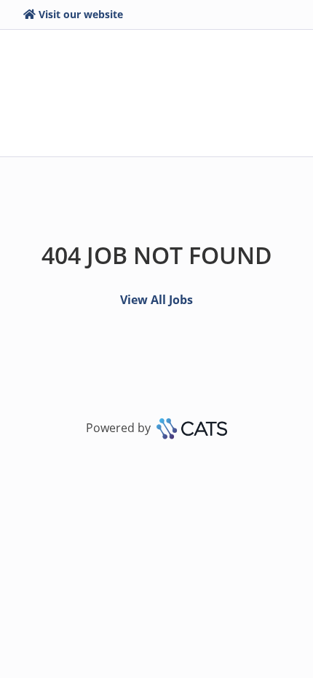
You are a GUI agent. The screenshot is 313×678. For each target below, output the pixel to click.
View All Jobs (156, 300)
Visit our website (81, 14)
